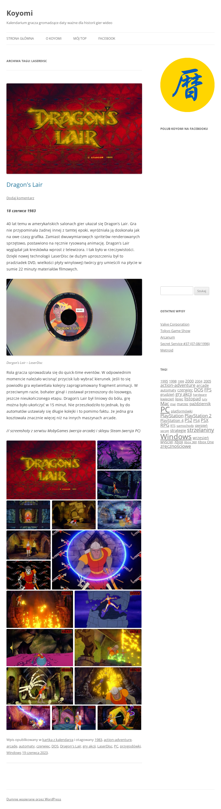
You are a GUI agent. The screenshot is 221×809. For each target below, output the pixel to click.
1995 (164, 381)
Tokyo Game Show (175, 330)
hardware (200, 395)
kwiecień (167, 399)
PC (116, 746)
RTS (172, 426)
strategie (178, 430)
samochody (185, 425)
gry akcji (89, 746)
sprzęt (164, 431)
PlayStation (172, 415)
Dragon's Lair (70, 746)
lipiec (179, 399)
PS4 (196, 420)
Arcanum (167, 337)
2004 (198, 381)
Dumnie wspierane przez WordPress (33, 799)
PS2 (188, 420)
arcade (11, 746)
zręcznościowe (175, 446)
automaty (27, 746)
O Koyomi (53, 38)
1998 (173, 381)
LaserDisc (104, 746)
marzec (182, 403)
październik (200, 403)
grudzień (167, 394)
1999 (181, 381)
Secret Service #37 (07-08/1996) (185, 343)
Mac (164, 403)
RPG (164, 425)
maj (173, 404)
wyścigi (166, 441)
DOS (54, 746)
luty (204, 399)
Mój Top (80, 38)
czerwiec (43, 746)
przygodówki (130, 746)
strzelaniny (200, 430)
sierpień (201, 425)
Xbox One (206, 441)
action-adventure (118, 739)
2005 (207, 381)
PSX (204, 420)
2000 (189, 381)
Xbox (178, 441)
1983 (98, 739)
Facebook (106, 38)
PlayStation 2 (198, 415)
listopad (192, 399)
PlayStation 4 (172, 420)
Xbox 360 (190, 442)
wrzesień (201, 437)
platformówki (181, 411)
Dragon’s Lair (24, 184)
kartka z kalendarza (57, 739)
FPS (208, 390)
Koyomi (19, 13)
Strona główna (20, 38)
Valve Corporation (174, 324)
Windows (13, 752)
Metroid (166, 350)
